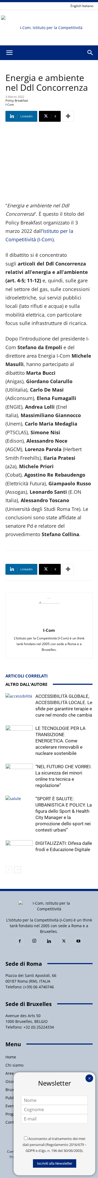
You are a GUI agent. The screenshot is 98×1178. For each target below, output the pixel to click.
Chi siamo (14, 1065)
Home (10, 1057)
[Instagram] (34, 941)
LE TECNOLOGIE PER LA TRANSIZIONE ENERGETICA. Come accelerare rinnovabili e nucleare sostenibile (60, 741)
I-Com (49, 630)
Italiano (87, 6)
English (76, 6)
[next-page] (17, 869)
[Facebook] (19, 941)
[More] (68, 116)
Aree (9, 1073)
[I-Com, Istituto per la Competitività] (49, 27)
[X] (63, 941)
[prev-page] (8, 869)
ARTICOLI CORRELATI (26, 676)
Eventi (11, 1105)
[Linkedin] (49, 941)
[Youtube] (78, 941)
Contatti (12, 1122)
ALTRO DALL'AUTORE (26, 684)
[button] (9, 52)
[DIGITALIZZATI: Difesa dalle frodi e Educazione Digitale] (19, 849)
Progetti (12, 1114)
